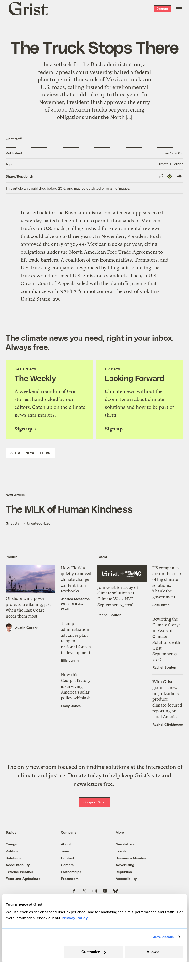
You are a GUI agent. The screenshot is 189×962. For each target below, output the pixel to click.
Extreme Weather (19, 872)
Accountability (18, 865)
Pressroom (70, 878)
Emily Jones (71, 706)
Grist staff (14, 139)
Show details (162, 937)
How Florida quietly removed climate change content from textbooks (76, 579)
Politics (12, 851)
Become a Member (131, 858)
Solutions (13, 858)
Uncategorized (39, 523)
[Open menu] (178, 8)
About (66, 844)
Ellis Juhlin (70, 660)
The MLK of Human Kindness (69, 509)
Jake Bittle (161, 605)
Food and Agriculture (23, 878)
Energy (11, 844)
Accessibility (126, 878)
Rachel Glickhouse (167, 724)
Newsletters (125, 844)
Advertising (125, 865)
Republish (124, 872)
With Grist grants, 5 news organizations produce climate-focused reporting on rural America (167, 699)
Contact (67, 858)
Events (121, 851)
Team (65, 851)
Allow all (154, 952)
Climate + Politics (170, 164)
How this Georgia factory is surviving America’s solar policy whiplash (76, 686)
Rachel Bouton (109, 615)
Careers (67, 865)
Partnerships (71, 872)
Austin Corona (27, 627)
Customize (90, 952)
